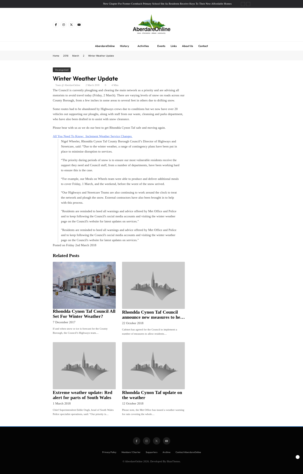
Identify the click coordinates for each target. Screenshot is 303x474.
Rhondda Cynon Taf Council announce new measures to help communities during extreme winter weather (153, 320)
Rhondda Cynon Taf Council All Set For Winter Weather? (84, 314)
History (124, 46)
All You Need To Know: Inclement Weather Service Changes (93, 136)
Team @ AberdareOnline (67, 85)
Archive (166, 452)
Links (174, 46)
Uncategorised (62, 69)
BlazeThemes (173, 461)
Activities (143, 46)
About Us (187, 46)
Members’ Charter (131, 452)
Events (161, 46)
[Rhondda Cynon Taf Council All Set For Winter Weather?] (84, 285)
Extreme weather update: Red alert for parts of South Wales (82, 395)
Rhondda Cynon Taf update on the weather (152, 395)
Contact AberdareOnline (188, 452)
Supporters (151, 452)
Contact (203, 46)
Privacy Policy (109, 452)
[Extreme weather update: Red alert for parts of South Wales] (84, 365)
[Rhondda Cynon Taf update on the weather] (153, 365)
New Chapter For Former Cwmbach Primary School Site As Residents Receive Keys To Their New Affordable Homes (167, 3)
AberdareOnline (105, 46)
